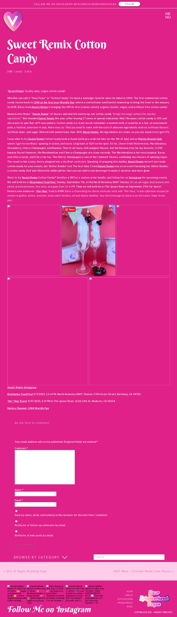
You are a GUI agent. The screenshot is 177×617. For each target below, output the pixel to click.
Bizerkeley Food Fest (43, 182)
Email (19, 500)
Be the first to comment (32, 422)
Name (19, 489)
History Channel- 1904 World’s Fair (28, 408)
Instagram (135, 177)
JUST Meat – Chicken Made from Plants (142, 571)
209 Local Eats (19, 71)
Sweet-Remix (39, 107)
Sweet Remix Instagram (21, 387)
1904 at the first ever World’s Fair (53, 102)
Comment (21, 448)
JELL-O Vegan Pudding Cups (26, 571)
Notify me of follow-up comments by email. (40, 525)
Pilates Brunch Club (150, 139)
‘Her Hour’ (42, 191)
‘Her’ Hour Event (17, 401)
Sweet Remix (16, 91)
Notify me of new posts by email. (34, 535)
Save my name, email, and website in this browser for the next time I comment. (61, 515)
